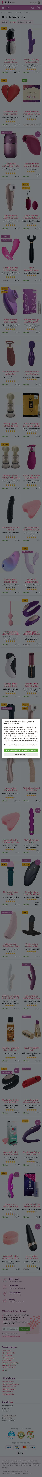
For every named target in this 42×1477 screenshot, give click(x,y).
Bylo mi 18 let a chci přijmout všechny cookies (21, 750)
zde (36, 738)
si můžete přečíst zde (29, 745)
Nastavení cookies (21, 754)
